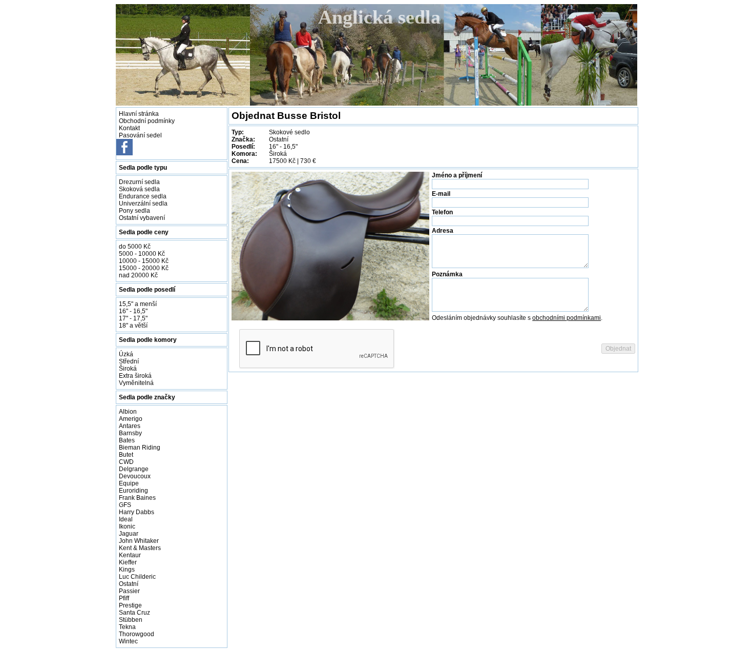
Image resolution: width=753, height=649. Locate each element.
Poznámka (447, 274)
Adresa (442, 230)
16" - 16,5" (133, 311)
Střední (129, 361)
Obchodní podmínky (147, 121)
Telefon (442, 212)
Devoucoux (135, 476)
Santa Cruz (134, 612)
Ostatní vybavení (142, 217)
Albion (128, 411)
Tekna (127, 627)
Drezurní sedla (139, 182)
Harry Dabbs (136, 512)
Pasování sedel (140, 135)
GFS (125, 505)
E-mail (441, 193)
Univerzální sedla (143, 203)
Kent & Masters (140, 548)
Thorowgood (136, 634)
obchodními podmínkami (566, 317)
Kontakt (129, 128)
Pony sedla (134, 210)
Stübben (130, 619)
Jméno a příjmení (457, 175)
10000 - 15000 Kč (144, 261)
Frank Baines (137, 497)
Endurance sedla (142, 196)
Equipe (129, 483)
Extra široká (135, 375)
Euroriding (133, 490)
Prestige (130, 605)
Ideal (126, 519)
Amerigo (130, 418)
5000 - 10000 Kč (142, 253)
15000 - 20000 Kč (144, 268)
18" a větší (133, 325)
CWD (126, 461)
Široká (128, 368)
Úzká (126, 354)
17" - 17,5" (133, 318)
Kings (127, 569)
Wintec (128, 641)
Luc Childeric (137, 576)
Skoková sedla (139, 189)
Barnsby (130, 433)
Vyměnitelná (136, 383)
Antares (129, 426)
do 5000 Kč (135, 246)
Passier (129, 591)
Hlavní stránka (139, 113)
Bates (127, 440)
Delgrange (134, 469)
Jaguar (128, 533)
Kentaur (130, 555)
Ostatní (128, 583)
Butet (126, 454)
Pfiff (124, 598)
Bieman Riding (139, 447)
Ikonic (127, 526)
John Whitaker (139, 540)
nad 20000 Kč (138, 275)
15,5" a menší (138, 304)
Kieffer (128, 562)
